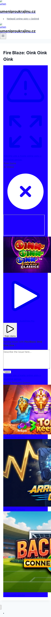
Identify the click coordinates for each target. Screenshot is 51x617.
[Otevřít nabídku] (3, 36)
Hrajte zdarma (10, 336)
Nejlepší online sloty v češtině (23, 18)
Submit (7, 372)
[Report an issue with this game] (25, 108)
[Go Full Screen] (25, 152)
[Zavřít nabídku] (0, 607)
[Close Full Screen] (25, 212)
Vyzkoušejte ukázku (14, 437)
